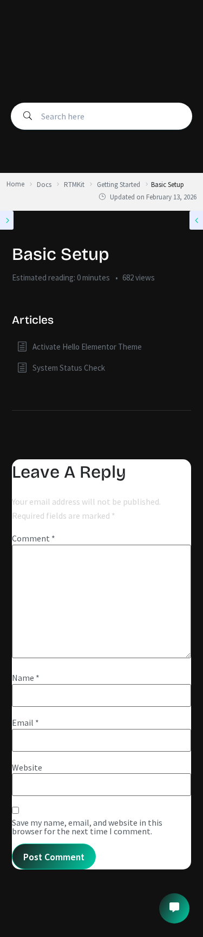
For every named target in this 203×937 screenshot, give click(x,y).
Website (27, 767)
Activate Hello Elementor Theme (87, 347)
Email (25, 722)
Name (26, 677)
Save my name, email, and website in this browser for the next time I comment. (87, 826)
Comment (33, 538)
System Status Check (68, 368)
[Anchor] (59, 318)
